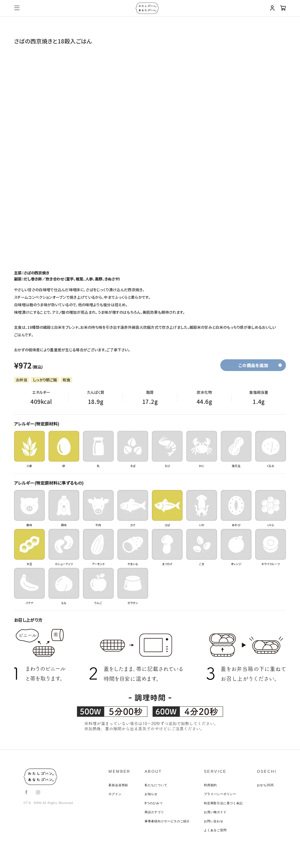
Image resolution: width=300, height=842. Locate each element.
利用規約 (210, 785)
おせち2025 (265, 785)
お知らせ (151, 794)
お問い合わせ (213, 821)
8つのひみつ (154, 803)
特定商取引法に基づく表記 (223, 803)
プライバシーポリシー (220, 794)
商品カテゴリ (154, 812)
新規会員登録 (118, 785)
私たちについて (156, 785)
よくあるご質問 (215, 830)
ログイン (115, 794)
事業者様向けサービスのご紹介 (167, 821)
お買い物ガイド (215, 812)
